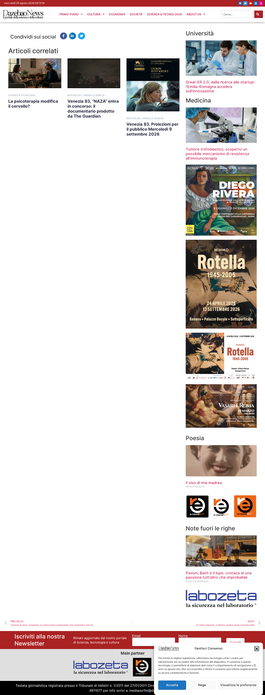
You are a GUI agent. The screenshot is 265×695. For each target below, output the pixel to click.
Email (136, 635)
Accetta (172, 685)
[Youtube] (250, 3)
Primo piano (69, 14)
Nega (202, 685)
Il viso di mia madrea (204, 483)
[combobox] (237, 14)
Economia (117, 14)
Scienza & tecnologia (21, 95)
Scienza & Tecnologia (164, 14)
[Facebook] (240, 3)
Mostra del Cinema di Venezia (86, 95)
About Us (194, 14)
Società (136, 14)
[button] (257, 648)
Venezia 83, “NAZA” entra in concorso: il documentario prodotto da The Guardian (93, 109)
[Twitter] (245, 3)
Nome (183, 635)
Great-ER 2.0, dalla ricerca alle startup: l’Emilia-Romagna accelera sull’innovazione (220, 86)
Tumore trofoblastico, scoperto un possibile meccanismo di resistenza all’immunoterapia (217, 153)
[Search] (258, 14)
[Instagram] (261, 3)
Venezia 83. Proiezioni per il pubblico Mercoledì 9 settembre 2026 (152, 129)
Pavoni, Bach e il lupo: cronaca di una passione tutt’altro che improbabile (219, 575)
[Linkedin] (256, 3)
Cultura (94, 14)
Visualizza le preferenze (238, 685)
